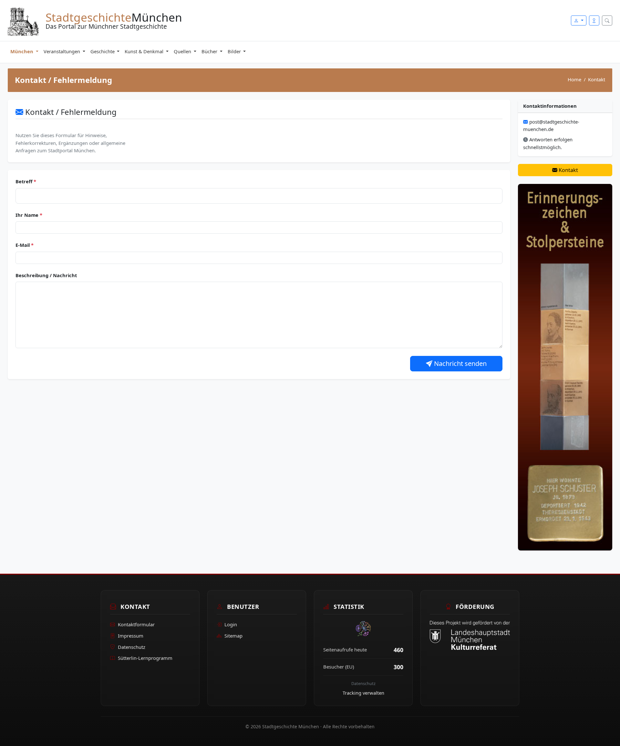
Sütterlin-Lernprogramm (145, 658)
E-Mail (25, 245)
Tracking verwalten (363, 693)
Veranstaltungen (62, 51)
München (22, 51)
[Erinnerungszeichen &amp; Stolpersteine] (565, 366)
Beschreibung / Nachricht (46, 275)
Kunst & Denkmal (145, 51)
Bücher (210, 51)
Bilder (235, 51)
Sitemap (233, 635)
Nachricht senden (459, 363)
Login (230, 624)
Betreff (26, 181)
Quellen (183, 51)
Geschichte (103, 51)
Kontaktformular (136, 624)
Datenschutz (131, 647)
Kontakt (567, 170)
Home (574, 79)
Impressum (130, 635)
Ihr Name (29, 215)
